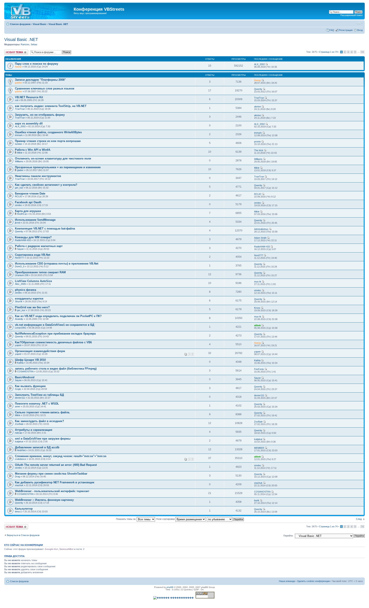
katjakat (19, 441)
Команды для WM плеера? (33, 237)
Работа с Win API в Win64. (33, 149)
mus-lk (257, 281)
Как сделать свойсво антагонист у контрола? (46, 184)
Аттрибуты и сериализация (33, 429)
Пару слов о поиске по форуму (36, 63)
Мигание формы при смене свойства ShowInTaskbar (51, 473)
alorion (257, 106)
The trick (258, 150)
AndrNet (21, 450)
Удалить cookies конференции (313, 581)
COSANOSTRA (25, 371)
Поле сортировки (165, 519)
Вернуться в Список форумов (23, 535)
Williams (19, 161)
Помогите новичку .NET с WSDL (37, 403)
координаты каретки (29, 298)
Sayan (20, 249)
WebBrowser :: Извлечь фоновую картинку (44, 499)
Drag (17, 476)
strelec (18, 205)
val (16, 100)
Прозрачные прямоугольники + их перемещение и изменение (58, 167)
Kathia (20, 362)
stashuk (19, 485)
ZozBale (19, 424)
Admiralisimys (261, 229)
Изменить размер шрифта (359, 23)
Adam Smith (260, 238)
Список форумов (20, 24)
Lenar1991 (20, 327)
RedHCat (22, 214)
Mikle (19, 152)
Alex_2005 (20, 284)
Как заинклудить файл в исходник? (39, 421)
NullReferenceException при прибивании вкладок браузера (55, 333)
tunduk (18, 144)
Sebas (34, 44)
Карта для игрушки (28, 211)
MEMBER (259, 448)
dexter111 (20, 397)
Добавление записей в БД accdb (37, 447)
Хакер (18, 66)
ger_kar (19, 187)
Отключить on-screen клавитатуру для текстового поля (53, 158)
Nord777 (19, 257)
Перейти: (288, 535)
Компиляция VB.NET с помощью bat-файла (45, 228)
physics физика (25, 289)
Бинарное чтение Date (30, 193)
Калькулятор (24, 508)
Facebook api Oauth (28, 202)
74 (362, 52)
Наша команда (287, 581)
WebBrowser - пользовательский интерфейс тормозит (52, 491)
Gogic (18, 389)
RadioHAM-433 (23, 240)
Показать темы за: (126, 519)
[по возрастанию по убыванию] (225, 519)
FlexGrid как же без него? (32, 307)
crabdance (20, 459)
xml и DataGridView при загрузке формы (42, 438)
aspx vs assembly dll (29, 123)
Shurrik (18, 301)
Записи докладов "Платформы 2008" (40, 79)
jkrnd (17, 222)
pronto (257, 141)
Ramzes (25, 44)
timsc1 (18, 511)
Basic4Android (24, 377)
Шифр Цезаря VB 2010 (30, 359)
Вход (360, 30)
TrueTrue (259, 97)
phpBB (170, 587)
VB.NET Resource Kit (29, 97)
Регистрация (346, 30)
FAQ (331, 30)
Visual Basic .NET (58, 24)
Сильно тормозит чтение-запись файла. (42, 412)
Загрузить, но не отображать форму (40, 114)
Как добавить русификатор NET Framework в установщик (54, 482)
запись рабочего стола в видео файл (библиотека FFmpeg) (56, 368)
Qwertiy (258, 89)
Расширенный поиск (351, 15)
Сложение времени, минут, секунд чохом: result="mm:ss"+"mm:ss (60, 456)
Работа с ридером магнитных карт (39, 246)
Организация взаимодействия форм (40, 351)
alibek (257, 325)
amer (17, 406)
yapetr (18, 345)
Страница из (328, 52)
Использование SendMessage (35, 219)
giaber (20, 170)
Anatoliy (19, 319)
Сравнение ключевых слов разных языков (44, 88)
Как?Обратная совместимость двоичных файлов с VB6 (53, 342)
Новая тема (10, 51)
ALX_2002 (259, 64)
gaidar (18, 82)
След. (359, 519)
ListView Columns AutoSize (33, 281)
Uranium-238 (21, 275)
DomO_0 (19, 266)
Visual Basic (39, 24)
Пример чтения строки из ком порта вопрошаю (48, 141)
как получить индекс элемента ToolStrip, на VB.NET (50, 106)
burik (256, 500)
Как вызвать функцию (30, 386)
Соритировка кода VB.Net (32, 254)
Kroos (257, 308)
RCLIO (18, 196)
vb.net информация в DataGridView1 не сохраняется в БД (54, 324)
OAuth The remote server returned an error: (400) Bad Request (56, 464)
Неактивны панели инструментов (38, 176)
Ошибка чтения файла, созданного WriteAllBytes (48, 132)
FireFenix (259, 369)
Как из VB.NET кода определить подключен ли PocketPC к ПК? (58, 316)
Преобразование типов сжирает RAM (40, 272)
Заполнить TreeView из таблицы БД (39, 394)
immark (19, 135)
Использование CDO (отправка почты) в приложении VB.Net (56, 263)
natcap (18, 432)
